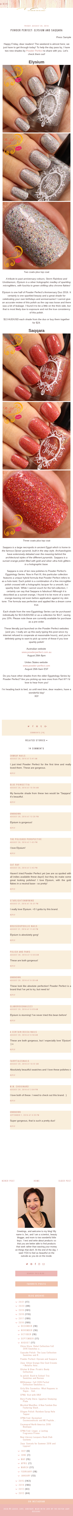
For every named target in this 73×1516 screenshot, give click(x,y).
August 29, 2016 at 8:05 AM (24, 1009)
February (27, 1471)
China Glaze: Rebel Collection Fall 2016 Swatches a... (37, 1347)
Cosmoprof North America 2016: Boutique (35, 1425)
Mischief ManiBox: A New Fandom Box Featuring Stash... (38, 1406)
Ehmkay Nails (18, 755)
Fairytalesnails (19, 1060)
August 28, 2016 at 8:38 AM (24, 980)
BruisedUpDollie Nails (24, 926)
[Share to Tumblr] (41, 726)
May (23, 1459)
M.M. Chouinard (19, 1086)
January (26, 1475)
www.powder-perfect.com (36, 665)
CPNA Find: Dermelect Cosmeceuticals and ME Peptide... (38, 1419)
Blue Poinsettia (20, 784)
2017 (22, 1318)
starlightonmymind (22, 900)
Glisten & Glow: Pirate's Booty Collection (34, 1370)
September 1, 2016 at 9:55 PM (24, 1115)
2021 (22, 1301)
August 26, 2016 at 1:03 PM (24, 842)
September (28, 1338)
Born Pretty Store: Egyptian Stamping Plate (38, 1400)
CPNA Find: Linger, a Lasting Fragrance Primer (34, 1432)
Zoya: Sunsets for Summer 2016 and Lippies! (38, 1444)
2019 (22, 1310)
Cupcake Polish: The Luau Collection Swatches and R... (38, 1353)
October (26, 1334)
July (24, 1450)
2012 (22, 1493)
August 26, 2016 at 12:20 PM (24, 816)
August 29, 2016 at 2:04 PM (24, 1089)
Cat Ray (14, 864)
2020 (22, 1305)
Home (37, 1180)
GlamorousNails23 (21, 1006)
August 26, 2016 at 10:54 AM (24, 787)
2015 (22, 1480)
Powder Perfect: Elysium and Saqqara (38, 1358)
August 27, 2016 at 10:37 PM (24, 903)
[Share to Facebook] (33, 726)
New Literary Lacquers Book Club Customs (36, 1438)
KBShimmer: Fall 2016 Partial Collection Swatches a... (34, 1383)
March (25, 1467)
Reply (12, 773)
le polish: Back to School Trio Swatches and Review (35, 1376)
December (27, 1325)
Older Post (65, 1180)
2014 (22, 1484)
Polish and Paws (20, 951)
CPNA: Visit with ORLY (30, 1394)
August (26, 1342)
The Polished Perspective (26, 839)
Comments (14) (37, 732)
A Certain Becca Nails (23, 1031)
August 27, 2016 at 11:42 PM (24, 929)
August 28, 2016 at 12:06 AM (24, 954)
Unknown (15, 813)
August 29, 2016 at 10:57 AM (24, 1064)
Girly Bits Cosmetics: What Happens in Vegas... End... (39, 1389)
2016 (22, 1322)
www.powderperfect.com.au (36, 652)
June (24, 1454)
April (24, 1463)
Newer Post (8, 1180)
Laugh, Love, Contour (23, 1509)
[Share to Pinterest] (37, 726)
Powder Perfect (34, 50)
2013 (22, 1488)
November (27, 1330)
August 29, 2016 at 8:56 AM (24, 1035)
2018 (22, 1314)
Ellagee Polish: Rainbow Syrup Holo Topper (37, 1412)
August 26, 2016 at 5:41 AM (24, 758)
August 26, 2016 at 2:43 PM (24, 867)
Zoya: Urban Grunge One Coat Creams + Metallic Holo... (38, 1364)
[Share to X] (29, 726)
